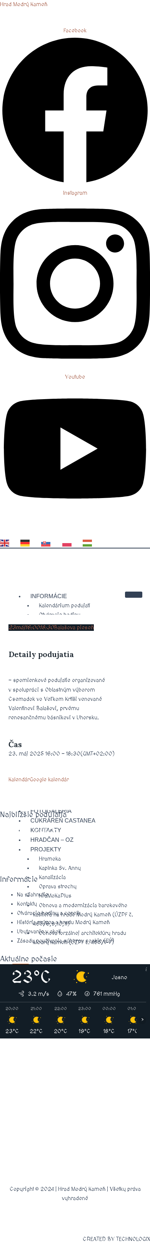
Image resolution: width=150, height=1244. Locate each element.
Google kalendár (49, 779)
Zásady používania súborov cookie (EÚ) (65, 941)
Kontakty (27, 904)
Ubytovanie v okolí (39, 931)
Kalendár (19, 779)
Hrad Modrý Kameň (23, 4)
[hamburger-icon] (133, 595)
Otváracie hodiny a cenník (48, 913)
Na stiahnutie (32, 894)
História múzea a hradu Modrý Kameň (63, 922)
